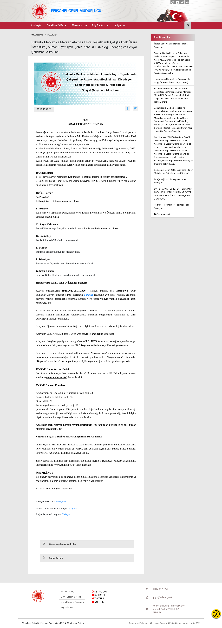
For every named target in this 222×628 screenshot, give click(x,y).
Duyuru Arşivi (163, 214)
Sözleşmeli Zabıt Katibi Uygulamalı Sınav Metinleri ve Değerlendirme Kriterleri (173, 171)
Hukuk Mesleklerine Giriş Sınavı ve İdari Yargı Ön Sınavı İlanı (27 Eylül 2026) (172, 81)
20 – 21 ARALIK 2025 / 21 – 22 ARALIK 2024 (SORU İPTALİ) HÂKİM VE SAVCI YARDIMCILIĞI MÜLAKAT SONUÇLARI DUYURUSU (173, 193)
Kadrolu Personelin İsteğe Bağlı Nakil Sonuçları (171, 206)
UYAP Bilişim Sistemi (71, 597)
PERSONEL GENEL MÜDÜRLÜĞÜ (76, 11)
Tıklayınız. (61, 501)
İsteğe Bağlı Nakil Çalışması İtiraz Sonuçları (170, 181)
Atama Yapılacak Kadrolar (62, 544)
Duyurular (52, 34)
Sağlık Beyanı (56, 558)
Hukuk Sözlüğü (68, 591)
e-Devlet (88, 294)
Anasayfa (39, 34)
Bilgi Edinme (66, 607)
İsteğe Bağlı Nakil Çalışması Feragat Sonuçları (171, 45)
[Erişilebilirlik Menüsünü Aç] (216, 613)
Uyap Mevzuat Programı (72, 602)
